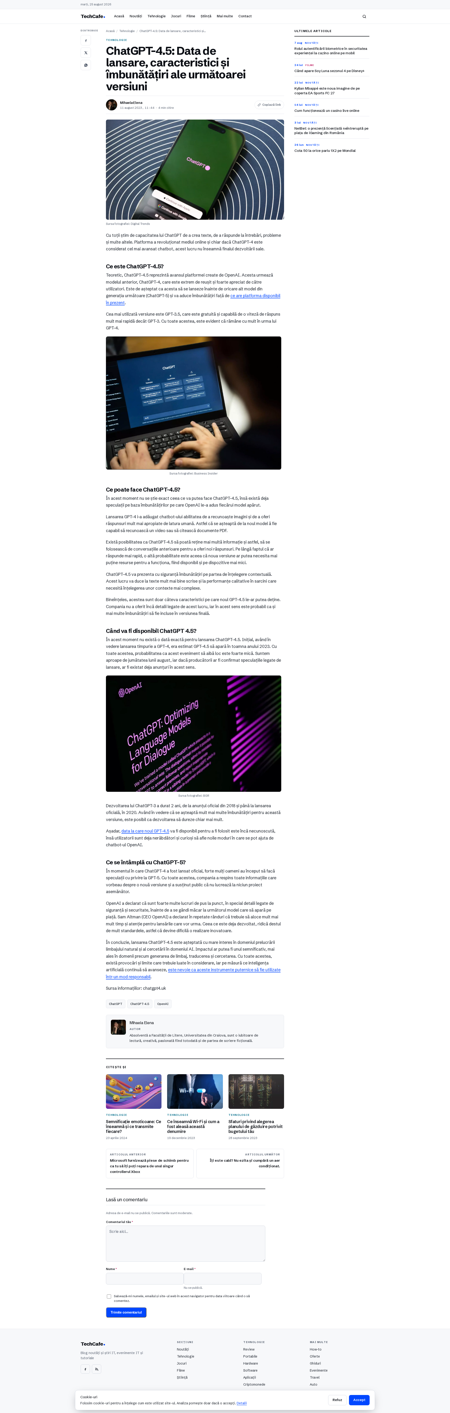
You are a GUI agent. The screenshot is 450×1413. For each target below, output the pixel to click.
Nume (111, 1269)
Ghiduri (315, 1363)
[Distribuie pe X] (86, 52)
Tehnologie (156, 16)
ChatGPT (115, 1004)
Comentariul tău (119, 1222)
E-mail (189, 1269)
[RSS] (96, 1369)
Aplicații (249, 1377)
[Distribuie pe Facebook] (86, 40)
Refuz (337, 1400)
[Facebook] (85, 1369)
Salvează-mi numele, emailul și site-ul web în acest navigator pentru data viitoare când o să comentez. (182, 1298)
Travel (314, 1377)
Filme (191, 16)
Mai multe (225, 16)
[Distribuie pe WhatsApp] (86, 65)
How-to (316, 1349)
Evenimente (319, 1370)
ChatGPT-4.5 (139, 1004)
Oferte (315, 1356)
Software (250, 1370)
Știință (206, 16)
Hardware (250, 1363)
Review (249, 1349)
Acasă (119, 16)
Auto (313, 1384)
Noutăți (136, 16)
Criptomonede (254, 1384)
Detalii (242, 1403)
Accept (359, 1400)
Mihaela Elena (131, 103)
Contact (245, 16)
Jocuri (176, 16)
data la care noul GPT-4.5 (145, 831)
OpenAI (163, 1004)
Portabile (250, 1356)
